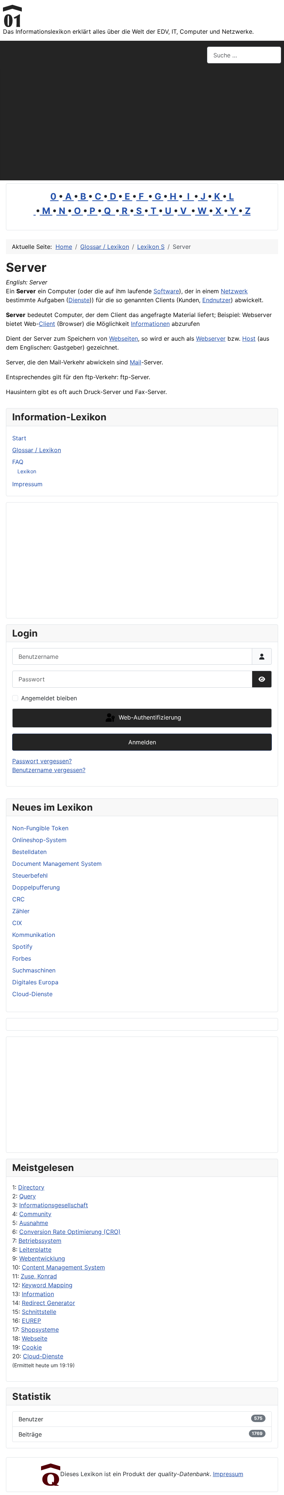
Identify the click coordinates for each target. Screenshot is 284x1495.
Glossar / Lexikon (36, 450)
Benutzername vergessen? (48, 770)
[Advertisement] (142, 125)
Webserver (211, 338)
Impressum (27, 484)
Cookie (32, 1347)
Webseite (34, 1338)
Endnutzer (216, 300)
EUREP (31, 1320)
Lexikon (26, 471)
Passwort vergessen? (42, 761)
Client (47, 323)
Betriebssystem (39, 1240)
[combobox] (244, 55)
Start (19, 438)
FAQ (17, 461)
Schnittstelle (39, 1311)
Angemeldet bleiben (49, 698)
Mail (135, 362)
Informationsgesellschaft (53, 1205)
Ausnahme (33, 1223)
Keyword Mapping (47, 1285)
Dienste (78, 300)
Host (249, 338)
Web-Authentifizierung (149, 717)
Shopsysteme (40, 1329)
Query (27, 1196)
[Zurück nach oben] (271, 1481)
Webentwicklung (42, 1258)
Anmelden (142, 742)
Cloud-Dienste (43, 1356)
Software (166, 291)
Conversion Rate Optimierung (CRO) (70, 1231)
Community (35, 1214)
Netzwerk (234, 291)
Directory (31, 1187)
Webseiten (123, 338)
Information (38, 1294)
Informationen (150, 323)
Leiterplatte (35, 1249)
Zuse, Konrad (39, 1276)
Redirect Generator (48, 1303)
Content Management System (63, 1267)
